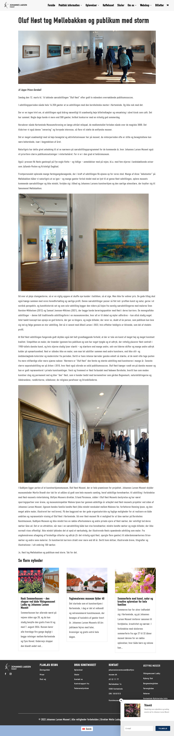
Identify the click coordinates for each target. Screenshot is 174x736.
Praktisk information (69, 5)
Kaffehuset (108, 5)
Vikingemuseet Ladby (151, 673)
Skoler (120, 5)
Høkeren (146, 693)
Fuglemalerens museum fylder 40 (86, 598)
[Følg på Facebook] (5, 674)
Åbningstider (45, 670)
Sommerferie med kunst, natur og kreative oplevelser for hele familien (135, 601)
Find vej (43, 679)
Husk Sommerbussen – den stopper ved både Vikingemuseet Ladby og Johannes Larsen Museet (38, 603)
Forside (51, 5)
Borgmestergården (150, 683)
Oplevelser (91, 5)
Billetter (159, 5)
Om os (131, 5)
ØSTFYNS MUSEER (151, 665)
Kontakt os (78, 679)
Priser (42, 674)
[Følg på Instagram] (11, 674)
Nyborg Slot (148, 678)
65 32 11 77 (114, 679)
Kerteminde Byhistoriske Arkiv (155, 698)
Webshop (144, 5)
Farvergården (148, 688)
